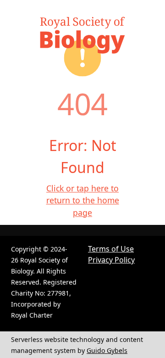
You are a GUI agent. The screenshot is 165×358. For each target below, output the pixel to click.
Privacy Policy (111, 260)
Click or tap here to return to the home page (82, 200)
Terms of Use (111, 249)
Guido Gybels (107, 350)
